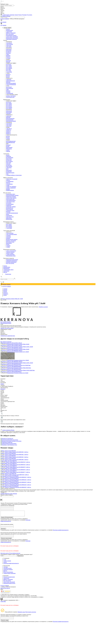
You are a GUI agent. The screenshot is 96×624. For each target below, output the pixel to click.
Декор (7, 54)
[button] (1, 277)
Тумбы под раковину (11, 186)
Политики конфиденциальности (60, 530)
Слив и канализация (11, 250)
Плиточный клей (10, 97)
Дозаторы (8, 236)
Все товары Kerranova (6, 321)
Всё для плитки (10, 34)
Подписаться (20, 555)
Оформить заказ (21, 612)
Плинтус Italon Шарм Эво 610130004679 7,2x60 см (18, 467)
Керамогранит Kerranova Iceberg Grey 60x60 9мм (18, 365)
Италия (8, 75)
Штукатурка (9, 219)
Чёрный (8, 151)
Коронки (8, 211)
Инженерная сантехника (12, 37)
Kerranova (3, 388)
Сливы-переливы (10, 254)
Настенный (9, 112)
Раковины (8, 156)
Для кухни (8, 45)
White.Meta (3, 601)
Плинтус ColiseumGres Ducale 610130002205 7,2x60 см (18, 487)
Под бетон (8, 64)
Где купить (29, 14)
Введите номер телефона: (7, 494)
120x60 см (8, 129)
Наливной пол (9, 207)
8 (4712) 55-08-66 (5, 18)
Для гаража (9, 124)
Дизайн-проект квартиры (8, 14)
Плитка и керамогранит (9, 576)
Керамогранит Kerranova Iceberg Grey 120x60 (18, 351)
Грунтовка (8, 202)
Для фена (8, 235)
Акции (16, 14)
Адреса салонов (7, 560)
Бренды (5, 272)
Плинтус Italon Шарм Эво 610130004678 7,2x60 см (18, 469)
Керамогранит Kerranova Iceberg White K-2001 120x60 (20, 346)
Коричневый (9, 147)
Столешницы (9, 184)
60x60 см (8, 133)
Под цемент (9, 108)
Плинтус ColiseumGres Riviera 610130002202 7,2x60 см (18, 479)
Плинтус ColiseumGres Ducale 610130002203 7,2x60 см (18, 482)
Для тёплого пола (10, 201)
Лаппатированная (10, 80)
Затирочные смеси (10, 194)
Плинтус (8, 56)
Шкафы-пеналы (10, 190)
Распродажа (8, 274)
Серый (7, 150)
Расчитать (3, 528)
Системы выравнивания (12, 213)
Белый (7, 146)
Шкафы (8, 189)
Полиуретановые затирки (12, 195)
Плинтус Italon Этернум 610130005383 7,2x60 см (16, 452)
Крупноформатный (10, 141)
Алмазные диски (10, 210)
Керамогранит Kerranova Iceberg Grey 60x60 (17, 372)
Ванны (7, 155)
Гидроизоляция (9, 204)
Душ (7, 173)
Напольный (9, 111)
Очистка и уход (10, 216)
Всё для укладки (10, 263)
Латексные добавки (11, 206)
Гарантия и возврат (8, 569)
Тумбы (7, 185)
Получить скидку (4, 620)
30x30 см (8, 131)
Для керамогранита (10, 200)
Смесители (8, 167)
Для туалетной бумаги (11, 234)
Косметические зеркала (11, 239)
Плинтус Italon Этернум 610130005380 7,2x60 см (16, 459)
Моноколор (9, 148)
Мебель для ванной (10, 32)
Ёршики (8, 238)
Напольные (9, 170)
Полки (7, 244)
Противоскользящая (11, 83)
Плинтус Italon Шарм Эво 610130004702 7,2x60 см (18, 464)
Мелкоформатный (10, 142)
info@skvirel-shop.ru (5, 588)
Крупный (8, 60)
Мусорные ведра (10, 241)
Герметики (8, 205)
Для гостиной (9, 44)
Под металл (9, 105)
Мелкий (8, 61)
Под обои (8, 69)
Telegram (15, 493)
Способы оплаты (7, 568)
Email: (2, 555)
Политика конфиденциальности (11, 563)
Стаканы (8, 245)
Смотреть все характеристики (8, 335)
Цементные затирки (11, 196)
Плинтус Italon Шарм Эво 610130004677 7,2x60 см (18, 472)
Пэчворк (8, 92)
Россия (7, 77)
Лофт (7, 89)
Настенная (8, 50)
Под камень (9, 66)
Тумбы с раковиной (11, 187)
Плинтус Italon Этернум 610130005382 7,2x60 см (16, 454)
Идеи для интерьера (8, 572)
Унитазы (8, 163)
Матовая (8, 82)
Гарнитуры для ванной (11, 179)
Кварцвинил (6, 268)
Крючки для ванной (11, 240)
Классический (9, 88)
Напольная (8, 49)
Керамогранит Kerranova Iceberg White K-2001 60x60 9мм (21, 370)
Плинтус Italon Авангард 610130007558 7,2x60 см (17, 474)
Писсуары (8, 162)
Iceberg (2, 383)
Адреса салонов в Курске (8, 430)
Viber (11, 493)
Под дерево (9, 65)
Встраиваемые (9, 157)
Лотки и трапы (9, 253)
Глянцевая (8, 79)
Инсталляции (9, 161)
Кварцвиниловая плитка (12, 259)
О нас (4, 559)
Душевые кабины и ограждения (14, 175)
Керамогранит (9, 30)
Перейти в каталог (43, 306)
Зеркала (8, 180)
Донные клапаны (10, 252)
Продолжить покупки (31, 612)
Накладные (9, 158)
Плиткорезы (9, 215)
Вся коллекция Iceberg (6, 323)
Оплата (20, 14)
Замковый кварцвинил (11, 260)
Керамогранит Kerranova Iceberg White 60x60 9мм (19, 367)
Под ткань (8, 70)
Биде (7, 168)
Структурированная (11, 84)
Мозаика (8, 55)
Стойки (8, 247)
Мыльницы (9, 243)
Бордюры (8, 53)
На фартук (8, 51)
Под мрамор (9, 68)
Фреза (7, 214)
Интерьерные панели (11, 35)
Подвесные (9, 160)
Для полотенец (9, 233)
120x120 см (9, 128)
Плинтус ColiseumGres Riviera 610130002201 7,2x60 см (18, 477)
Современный (9, 93)
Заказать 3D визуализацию (7, 328)
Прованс (8, 90)
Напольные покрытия (11, 39)
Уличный (8, 113)
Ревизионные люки (11, 255)
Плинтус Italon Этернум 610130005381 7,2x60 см (16, 457)
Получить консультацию (6, 538)
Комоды (8, 182)
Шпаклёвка (9, 218)
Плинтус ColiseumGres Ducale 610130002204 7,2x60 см (18, 484)
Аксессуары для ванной (12, 36)
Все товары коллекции (6, 341)
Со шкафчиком (9, 181)
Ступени (8, 58)
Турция (8, 138)
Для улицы (8, 46)
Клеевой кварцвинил (11, 262)
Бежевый (8, 145)
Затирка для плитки (11, 95)
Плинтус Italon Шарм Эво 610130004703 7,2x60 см (18, 462)
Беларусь (8, 74)
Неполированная (10, 118)
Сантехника (9, 31)
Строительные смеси (8, 269)
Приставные (9, 166)
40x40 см (8, 132)
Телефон (3, 493)
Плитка (8, 29)
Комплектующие (10, 172)
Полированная (9, 119)
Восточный (9, 87)
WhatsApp (7, 493)
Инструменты (9, 209)
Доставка (24, 14)
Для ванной (9, 43)
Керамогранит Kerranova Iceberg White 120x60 (18, 344)
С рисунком (9, 71)
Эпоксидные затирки (11, 197)
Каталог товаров (6, 284)
